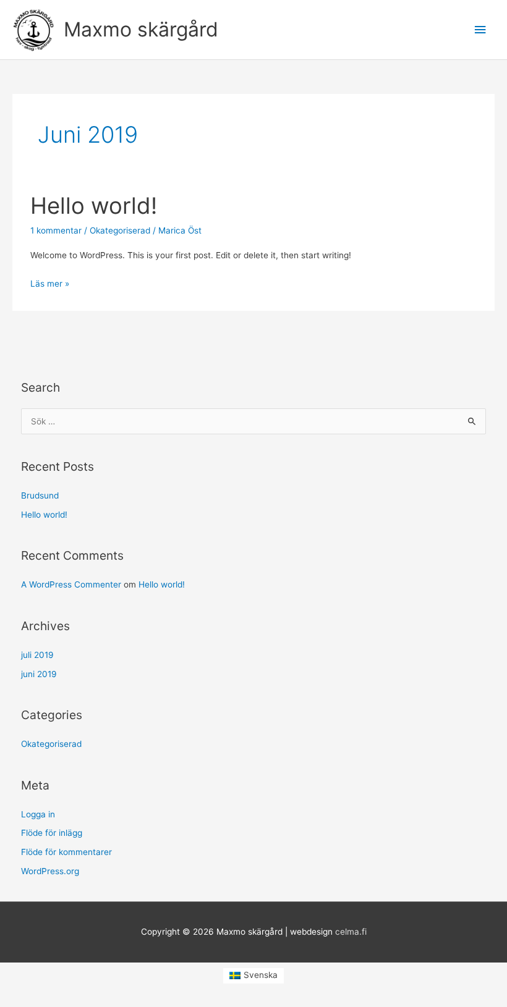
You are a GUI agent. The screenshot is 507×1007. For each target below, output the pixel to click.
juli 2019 (37, 655)
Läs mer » (49, 282)
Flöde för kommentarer (66, 852)
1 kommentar (56, 230)
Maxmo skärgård (141, 29)
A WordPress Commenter (71, 584)
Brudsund (40, 495)
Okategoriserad (120, 230)
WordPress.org (50, 871)
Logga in (38, 814)
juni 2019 (39, 674)
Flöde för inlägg (51, 833)
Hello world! (93, 205)
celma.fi (351, 932)
